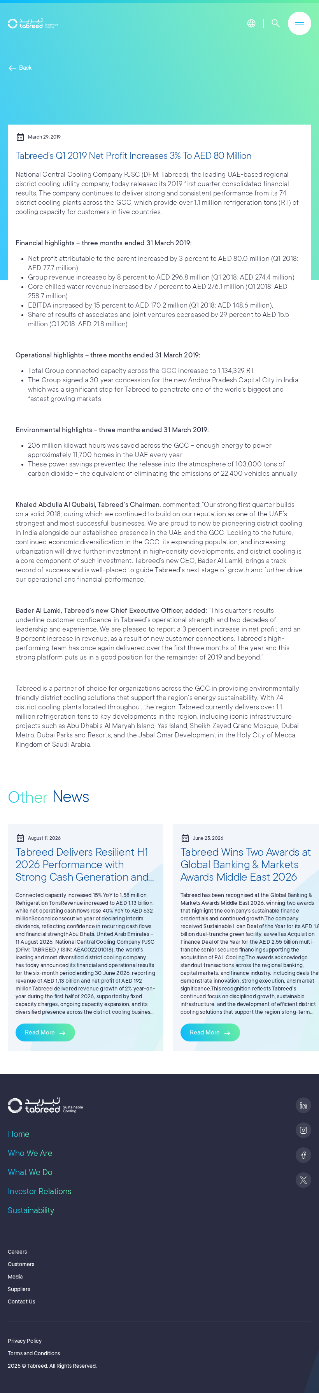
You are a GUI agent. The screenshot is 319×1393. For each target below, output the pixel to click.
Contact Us (21, 1301)
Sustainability (31, 1210)
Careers (17, 1252)
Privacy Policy (25, 1341)
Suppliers (19, 1289)
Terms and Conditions (34, 1353)
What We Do (30, 1172)
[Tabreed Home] (33, 23)
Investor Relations (39, 1191)
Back (20, 68)
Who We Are (30, 1153)
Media (15, 1276)
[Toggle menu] (299, 23)
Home (19, 1134)
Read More (45, 1033)
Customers (21, 1264)
